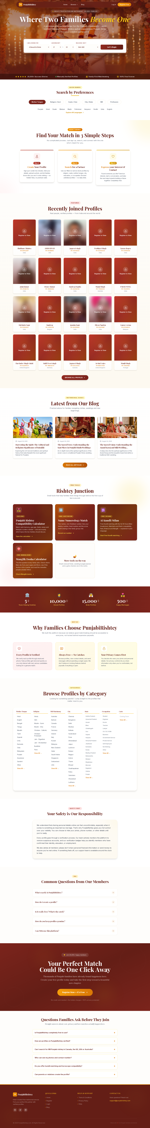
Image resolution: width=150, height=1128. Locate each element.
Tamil (19, 734)
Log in (114, 4)
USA (52, 765)
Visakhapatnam (73, 768)
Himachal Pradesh (91, 740)
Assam (88, 722)
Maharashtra (89, 756)
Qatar (53, 751)
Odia (18, 747)
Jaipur (70, 744)
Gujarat (88, 734)
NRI (101, 102)
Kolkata (70, 730)
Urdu (102, 109)
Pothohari (77, 109)
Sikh (35, 720)
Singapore (54, 758)
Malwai (62, 109)
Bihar (87, 725)
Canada (54, 723)
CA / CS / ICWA (107, 731)
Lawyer (105, 728)
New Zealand (55, 747)
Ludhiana (71, 782)
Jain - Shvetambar (40, 743)
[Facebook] (15, 1110)
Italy (52, 737)
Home (65, 4)
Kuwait (53, 741)
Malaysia (54, 744)
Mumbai (71, 727)
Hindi (48, 109)
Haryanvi (87, 109)
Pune (70, 737)
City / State (89, 102)
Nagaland (88, 768)
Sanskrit (19, 761)
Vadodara (71, 775)
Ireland (53, 734)
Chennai (71, 716)
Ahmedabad (72, 741)
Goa (87, 731)
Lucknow (71, 747)
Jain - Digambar (39, 739)
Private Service (107, 740)
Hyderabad (72, 734)
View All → (21, 768)
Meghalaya (89, 762)
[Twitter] (20, 1110)
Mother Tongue (37, 102)
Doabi (55, 109)
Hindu (36, 716)
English (109, 109)
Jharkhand (89, 743)
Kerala (87, 750)
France (53, 727)
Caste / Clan (72, 102)
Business (105, 734)
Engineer (105, 719)
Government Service (109, 737)
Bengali (19, 723)
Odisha (88, 771)
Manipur (88, 759)
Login (48, 1104)
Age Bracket (56, 43)
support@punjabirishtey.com (120, 1101)
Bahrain (53, 720)
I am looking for (32, 43)
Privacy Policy (83, 1101)
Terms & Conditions (85, 1097)
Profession (114, 102)
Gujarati (19, 737)
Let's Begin (111, 47)
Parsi (36, 750)
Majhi (70, 109)
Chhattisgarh (89, 728)
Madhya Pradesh (91, 753)
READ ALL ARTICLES (74, 465)
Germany (54, 730)
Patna (70, 772)
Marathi (19, 730)
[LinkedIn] (26, 1110)
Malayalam (20, 751)
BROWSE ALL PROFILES (74, 377)
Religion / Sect (81, 43)
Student (105, 716)
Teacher (105, 725)
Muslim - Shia (38, 727)
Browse (73, 4)
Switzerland (55, 761)
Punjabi (40, 109)
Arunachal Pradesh (91, 719)
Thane (70, 761)
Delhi (70, 723)
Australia (54, 716)
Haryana (88, 737)
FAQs (80, 1104)
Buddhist (37, 746)
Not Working (106, 747)
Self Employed (107, 743)
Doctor (105, 722)
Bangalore (71, 720)
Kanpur (70, 751)
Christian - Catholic (40, 730)
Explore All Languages (74, 112)
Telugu (19, 727)
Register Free (124, 4)
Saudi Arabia (55, 754)
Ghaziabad (72, 779)
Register (49, 1101)
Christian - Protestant (37, 735)
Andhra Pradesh (90, 716)
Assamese (20, 758)
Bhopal (70, 765)
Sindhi (95, 109)
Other (19, 765)
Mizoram (88, 765)
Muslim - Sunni (39, 723)
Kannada (20, 744)
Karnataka (89, 747)
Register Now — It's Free (73, 992)
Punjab (88, 774)
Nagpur (70, 754)
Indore (70, 758)
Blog (82, 4)
